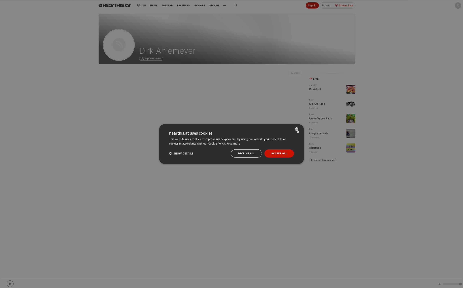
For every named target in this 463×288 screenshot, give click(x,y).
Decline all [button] (246, 153)
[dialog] (231, 144)
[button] (181, 153)
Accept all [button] (279, 153)
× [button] (298, 132)
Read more (233, 143)
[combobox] (297, 129)
